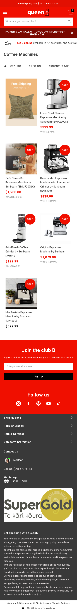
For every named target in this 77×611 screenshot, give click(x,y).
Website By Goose (61, 603)
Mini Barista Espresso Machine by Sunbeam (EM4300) (19, 316)
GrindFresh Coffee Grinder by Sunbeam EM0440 (18, 251)
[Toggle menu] (4, 12)
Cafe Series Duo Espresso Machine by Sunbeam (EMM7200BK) (20, 182)
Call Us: (18, 469)
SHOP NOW (36, 34)
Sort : (52, 66)
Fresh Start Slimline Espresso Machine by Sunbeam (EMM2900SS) (54, 117)
